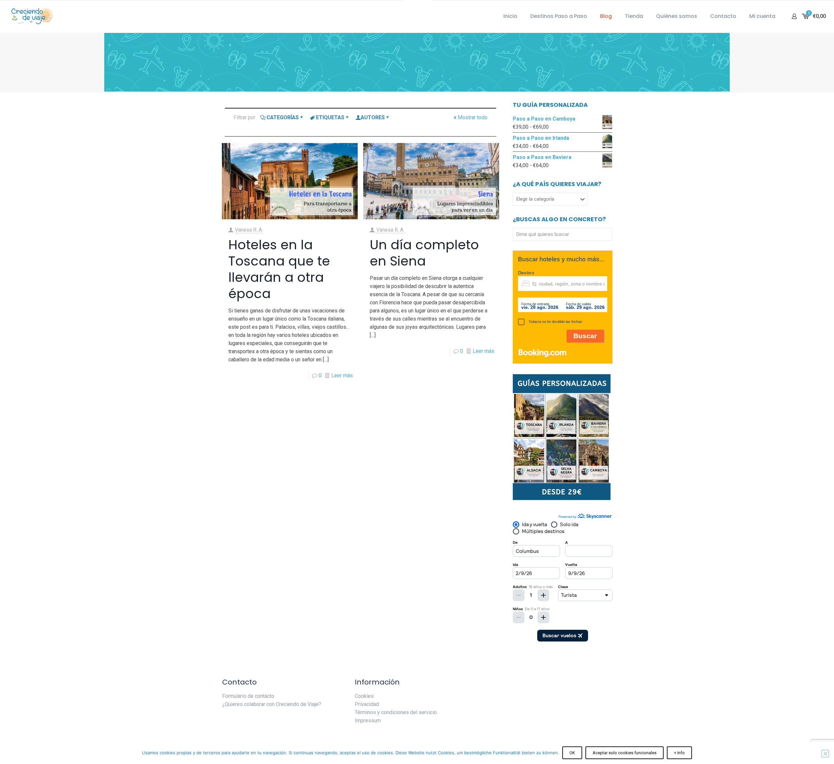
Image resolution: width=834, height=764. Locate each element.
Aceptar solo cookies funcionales (624, 752)
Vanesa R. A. (249, 230)
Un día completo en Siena (424, 253)
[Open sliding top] (417, 7)
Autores (373, 117)
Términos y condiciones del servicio (396, 712)
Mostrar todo (472, 117)
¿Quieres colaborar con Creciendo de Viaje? (271, 704)
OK (572, 752)
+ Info (679, 752)
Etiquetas (330, 117)
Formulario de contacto (248, 696)
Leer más (342, 375)
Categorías (282, 117)
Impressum (368, 720)
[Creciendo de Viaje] (31, 16)
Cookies (364, 696)
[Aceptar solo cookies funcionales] (825, 753)
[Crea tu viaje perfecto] (562, 499)
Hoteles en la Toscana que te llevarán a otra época (279, 269)
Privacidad (367, 704)
